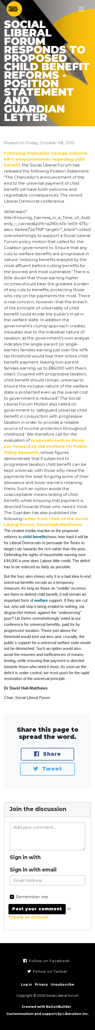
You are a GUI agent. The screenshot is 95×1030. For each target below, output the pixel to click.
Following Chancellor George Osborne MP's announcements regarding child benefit (46, 159)
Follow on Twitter (50, 971)
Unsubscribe (62, 984)
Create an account (28, 917)
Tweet (51, 769)
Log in (26, 984)
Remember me (32, 896)
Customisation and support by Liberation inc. (47, 1014)
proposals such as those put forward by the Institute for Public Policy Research (45, 446)
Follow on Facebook (49, 961)
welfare (41, 600)
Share (51, 754)
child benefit (34, 536)
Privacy (41, 984)
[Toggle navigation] (81, 9)
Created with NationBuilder (46, 1007)
